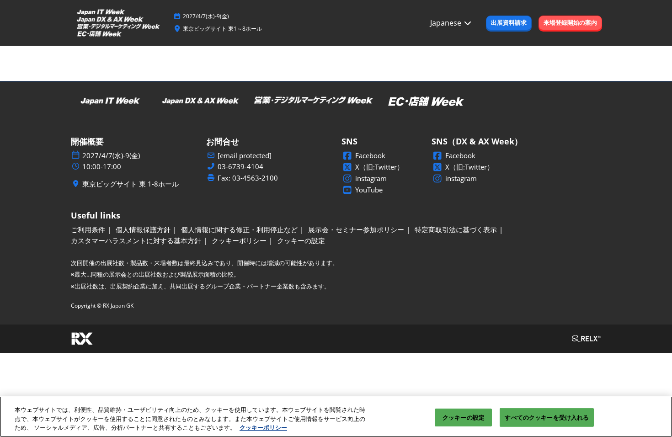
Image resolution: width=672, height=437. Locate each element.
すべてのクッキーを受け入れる (547, 417)
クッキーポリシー (263, 427)
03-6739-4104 (240, 166)
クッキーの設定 (464, 417)
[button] (509, 23)
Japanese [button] (446, 23)
